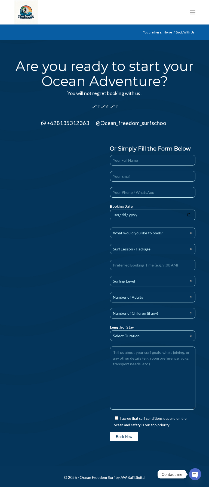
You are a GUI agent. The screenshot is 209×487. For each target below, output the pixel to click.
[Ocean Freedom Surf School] (26, 12)
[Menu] (192, 12)
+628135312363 (68, 123)
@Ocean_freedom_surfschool (132, 123)
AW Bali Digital (133, 477)
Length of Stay (122, 327)
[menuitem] (192, 12)
